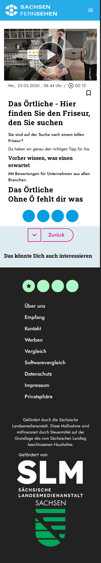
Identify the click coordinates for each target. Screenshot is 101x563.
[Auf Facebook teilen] (29, 216)
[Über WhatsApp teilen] (58, 216)
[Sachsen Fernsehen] (31, 10)
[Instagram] (58, 286)
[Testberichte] (29, 286)
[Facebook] (43, 286)
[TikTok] (72, 286)
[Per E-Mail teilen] (72, 216)
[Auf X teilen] (43, 216)
